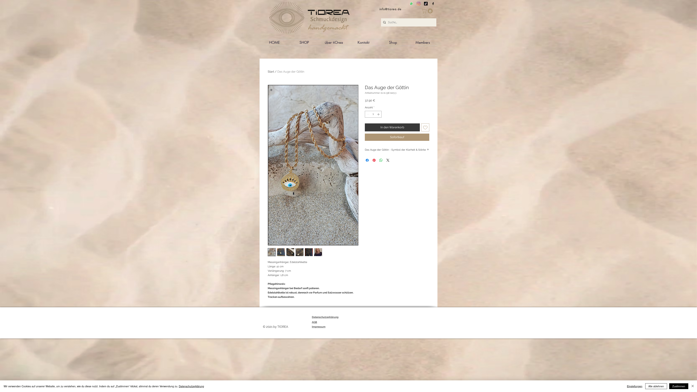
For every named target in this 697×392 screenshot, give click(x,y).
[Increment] (378, 114)
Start (271, 71)
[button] (427, 10)
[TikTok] (426, 3)
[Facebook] (433, 3)
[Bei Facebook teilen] (367, 160)
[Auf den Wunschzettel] (425, 127)
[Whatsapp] (411, 3)
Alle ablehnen (656, 386)
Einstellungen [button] (634, 386)
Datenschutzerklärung (191, 386)
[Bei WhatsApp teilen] (381, 160)
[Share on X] (388, 160)
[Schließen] (692, 386)
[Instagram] (418, 3)
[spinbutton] (373, 114)
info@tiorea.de (390, 9)
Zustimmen (678, 386)
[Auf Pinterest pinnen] (374, 160)
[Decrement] (367, 114)
